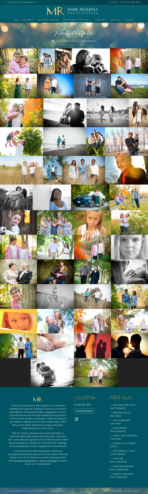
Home (16, 20)
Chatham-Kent (57, 491)
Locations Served (112, 491)
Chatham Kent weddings (53, 443)
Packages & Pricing (48, 20)
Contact (129, 20)
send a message (48, 460)
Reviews (27, 20)
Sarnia (50, 418)
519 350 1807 (83, 404)
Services (100, 20)
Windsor (29, 418)
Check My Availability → (24, 2)
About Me (116, 20)
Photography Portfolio (76, 20)
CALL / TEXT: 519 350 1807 (127, 2)
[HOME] (53, 41)
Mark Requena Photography (31, 491)
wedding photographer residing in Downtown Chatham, (38, 408)
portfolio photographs (25, 460)
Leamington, (40, 418)
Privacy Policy (132, 491)
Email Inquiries (86, 411)
